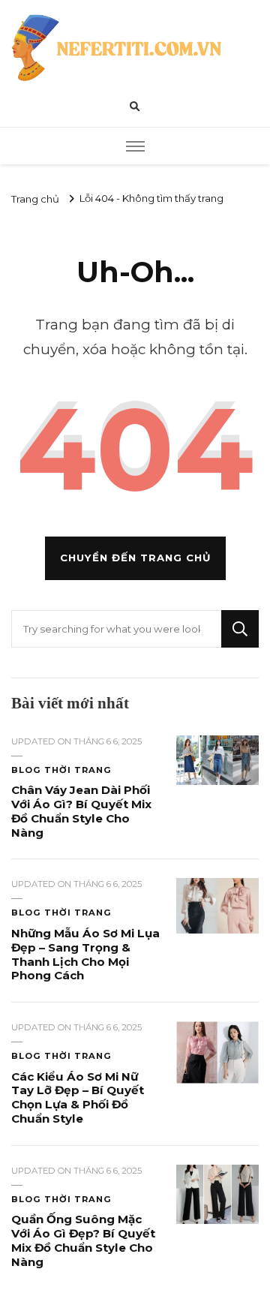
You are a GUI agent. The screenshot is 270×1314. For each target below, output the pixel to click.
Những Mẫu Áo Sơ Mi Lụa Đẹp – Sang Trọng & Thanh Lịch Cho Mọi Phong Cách (85, 954)
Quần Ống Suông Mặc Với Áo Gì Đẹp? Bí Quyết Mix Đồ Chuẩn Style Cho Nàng (83, 1240)
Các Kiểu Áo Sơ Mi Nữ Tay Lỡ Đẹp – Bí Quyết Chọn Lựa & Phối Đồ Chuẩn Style (77, 1097)
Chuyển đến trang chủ (135, 558)
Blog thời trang (61, 770)
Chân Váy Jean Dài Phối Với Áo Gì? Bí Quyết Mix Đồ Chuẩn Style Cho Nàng (81, 811)
